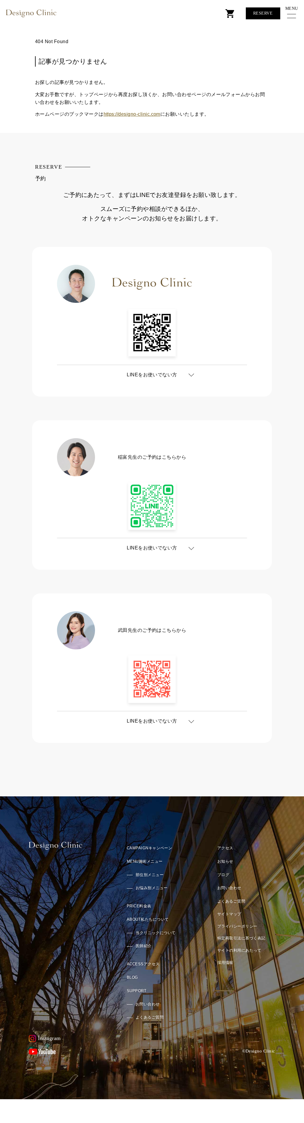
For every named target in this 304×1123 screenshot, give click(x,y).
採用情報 (225, 962)
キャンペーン (149, 848)
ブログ (223, 875)
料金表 (139, 906)
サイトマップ (229, 914)
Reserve (263, 13)
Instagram (49, 1038)
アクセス (143, 964)
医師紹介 (144, 946)
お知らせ (225, 861)
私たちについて (148, 919)
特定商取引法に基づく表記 (241, 938)
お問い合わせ (148, 1004)
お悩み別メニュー (152, 888)
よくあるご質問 (150, 1017)
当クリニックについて (156, 933)
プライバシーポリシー (237, 926)
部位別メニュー (150, 875)
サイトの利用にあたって (239, 950)
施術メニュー (145, 861)
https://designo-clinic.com (132, 114)
